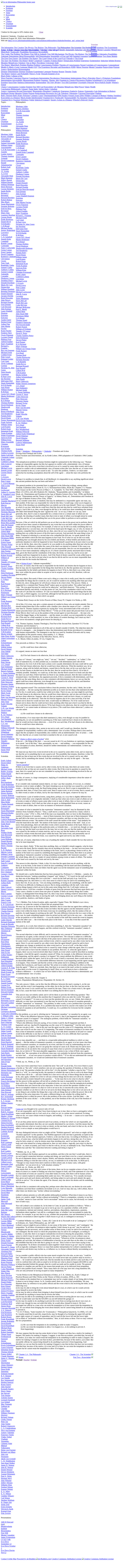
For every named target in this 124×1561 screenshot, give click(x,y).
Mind (8, 19)
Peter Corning (6, 894)
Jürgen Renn (6, 1306)
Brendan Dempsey (8, 291)
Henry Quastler (7, 1293)
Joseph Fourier (6, 983)
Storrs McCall (6, 514)
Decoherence (55, 78)
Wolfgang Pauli (7, 1256)
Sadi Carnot (5, 861)
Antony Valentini (7, 1433)
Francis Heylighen (8, 1081)
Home (18, 451)
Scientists (19, 449)
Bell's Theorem (7, 96)
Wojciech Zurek (7, 1509)
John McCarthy (7, 1210)
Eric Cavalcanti (7, 870)
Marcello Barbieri (7, 787)
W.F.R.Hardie (6, 385)
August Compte (7, 272)
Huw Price (5, 588)
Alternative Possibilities (108, 54)
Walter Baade (6, 774)
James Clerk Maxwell (5, 1200)
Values (87, 87)
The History (25, 54)
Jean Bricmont (6, 835)
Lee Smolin (5, 1378)
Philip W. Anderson (4, 766)
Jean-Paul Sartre (7, 627)
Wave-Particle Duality (103, 82)
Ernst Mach (5, 1182)
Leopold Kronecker (5, 1135)
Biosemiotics (38, 91)
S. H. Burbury (6, 850)
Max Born (5, 826)
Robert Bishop (6, 200)
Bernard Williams (7, 739)
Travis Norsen (6, 1245)
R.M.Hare (5, 392)
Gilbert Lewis (6, 1162)
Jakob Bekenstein (7, 798)
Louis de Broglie (7, 924)
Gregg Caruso (6, 250)
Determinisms (13, 72)
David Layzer (6, 1153)
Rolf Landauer (6, 1142)
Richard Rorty (6, 617)
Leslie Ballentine (7, 785)
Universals (50, 63)
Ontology (22, 63)
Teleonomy (73, 93)
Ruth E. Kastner (7, 1112)
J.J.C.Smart (5, 665)
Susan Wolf (5, 750)
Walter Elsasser (7, 970)
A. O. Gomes (6, 1027)
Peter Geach (5, 357)
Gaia (96, 91)
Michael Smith (6, 669)
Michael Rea (6, 606)
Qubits (31, 100)
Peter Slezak (5, 662)
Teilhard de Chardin (5, 1407)
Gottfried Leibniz (7, 462)
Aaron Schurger (7, 1347)
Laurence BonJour (8, 215)
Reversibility (43, 52)
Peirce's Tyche (34, 74)
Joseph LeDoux (7, 1155)
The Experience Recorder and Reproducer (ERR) (57, 67)
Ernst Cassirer (6, 252)
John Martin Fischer (5, 327)
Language (47, 72)
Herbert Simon (6, 1367)
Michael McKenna (8, 521)
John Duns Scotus (8, 636)
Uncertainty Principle (86, 82)
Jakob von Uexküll (8, 1459)
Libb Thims (5, 1411)
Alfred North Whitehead (6, 731)
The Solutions (98, 48)
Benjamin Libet (7, 1164)
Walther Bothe (6, 833)
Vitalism (98, 93)
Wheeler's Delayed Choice (83, 100)
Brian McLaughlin (8, 523)
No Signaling (82, 98)
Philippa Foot (6, 339)
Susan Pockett (6, 1275)
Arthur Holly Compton (6, 884)
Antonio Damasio (8, 907)
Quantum (9, 24)
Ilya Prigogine (6, 1284)
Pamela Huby (6, 416)
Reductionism (13, 69)
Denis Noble (6, 1241)
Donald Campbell (8, 857)
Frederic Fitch (6, 333)
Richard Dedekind (8, 922)
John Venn (5, 702)
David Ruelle (6, 1323)
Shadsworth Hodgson (5, 408)
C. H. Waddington (8, 1461)
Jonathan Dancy (7, 281)
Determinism (65, 78)
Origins (25, 93)
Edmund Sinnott (7, 1374)
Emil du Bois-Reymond (6, 210)
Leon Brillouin (6, 839)
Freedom (9, 10)
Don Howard (6, 1092)
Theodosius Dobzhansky (6, 945)
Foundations (116, 78)
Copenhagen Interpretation (39, 78)
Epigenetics (89, 91)
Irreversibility (17, 80)
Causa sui (19, 1109)
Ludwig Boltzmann (8, 819)
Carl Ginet (5, 361)
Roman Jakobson (7, 1099)
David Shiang (6, 649)
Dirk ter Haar (6, 1035)
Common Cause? (37, 96)
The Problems (87, 48)
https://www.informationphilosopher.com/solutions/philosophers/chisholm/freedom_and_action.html (46, 41)
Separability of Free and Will (62, 56)
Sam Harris (5, 387)
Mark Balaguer (6, 178)
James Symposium (8, 1537)
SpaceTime (12, 82)
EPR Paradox (62, 96)
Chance (9, 21)
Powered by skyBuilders (26, 1559)
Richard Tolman (7, 1417)
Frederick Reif (6, 1304)
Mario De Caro (7, 285)
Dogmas (22, 72)
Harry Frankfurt (7, 344)
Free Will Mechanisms (55, 54)
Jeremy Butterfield (8, 230)
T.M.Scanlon (6, 632)
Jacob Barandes (7, 789)
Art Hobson (5, 1086)
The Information (7, 48)
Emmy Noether (7, 1238)
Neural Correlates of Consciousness (93, 65)
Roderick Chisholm (8, 257)
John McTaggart (7, 525)
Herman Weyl (6, 1478)
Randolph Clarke (7, 265)
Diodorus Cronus (7, 278)
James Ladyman (7, 455)
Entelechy (74, 91)
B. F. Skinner (6, 1376)
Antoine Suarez (7, 1398)
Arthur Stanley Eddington (6, 956)
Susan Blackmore (7, 204)
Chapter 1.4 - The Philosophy (30, 1354)
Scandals (9, 28)
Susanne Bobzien (7, 206)
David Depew (6, 935)
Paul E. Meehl (6, 527)
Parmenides (5, 564)
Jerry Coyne (5, 898)
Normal (19, 1360)
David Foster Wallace (6, 711)
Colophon (53, 89)
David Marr (5, 1193)
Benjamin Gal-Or (7, 1001)
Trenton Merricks (7, 534)
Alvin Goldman (7, 363)
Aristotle (4, 158)
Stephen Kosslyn (7, 1127)
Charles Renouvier (8, 610)
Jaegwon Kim (6, 438)
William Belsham (7, 185)
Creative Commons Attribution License (66, 1559)
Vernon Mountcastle (5, 1231)
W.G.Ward (5, 717)
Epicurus (4, 318)
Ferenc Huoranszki (8, 420)
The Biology (39, 48)
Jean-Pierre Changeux (5, 877)
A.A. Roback (6, 1310)
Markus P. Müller (7, 1236)
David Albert (6, 763)
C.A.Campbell (6, 237)
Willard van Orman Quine (26, 349)
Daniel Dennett (7, 294)
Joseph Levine (6, 470)
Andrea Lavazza (7, 453)
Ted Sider (4, 654)
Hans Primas (6, 1286)
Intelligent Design (8, 93)
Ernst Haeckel (6, 1042)
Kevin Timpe (6, 691)
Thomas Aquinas (7, 156)
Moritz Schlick (6, 634)
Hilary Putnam (6, 595)
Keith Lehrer (6, 459)
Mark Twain (5, 693)
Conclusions (5, 89)
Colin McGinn (6, 518)
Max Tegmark (6, 1404)
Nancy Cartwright (8, 248)
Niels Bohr (5, 817)
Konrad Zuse (6, 1511)
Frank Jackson (6, 422)
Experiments (38, 72)
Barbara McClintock (5, 1213)
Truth (56, 63)
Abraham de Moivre (5, 932)
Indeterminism (76, 78)
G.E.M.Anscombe (8, 150)
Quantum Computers (96, 98)
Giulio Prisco (6, 1289)
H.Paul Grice (6, 377)
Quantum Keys (48, 98)
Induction (78, 50)
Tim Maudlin (6, 507)
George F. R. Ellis (8, 968)
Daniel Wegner (6, 1470)
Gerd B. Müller (7, 1234)
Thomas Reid (6, 608)
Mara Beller (5, 802)
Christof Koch (6, 1121)
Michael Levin (6, 468)
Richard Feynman (8, 977)
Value (8, 13)
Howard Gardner (7, 1003)
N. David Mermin (8, 1219)
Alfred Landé (6, 1145)
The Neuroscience (92, 54)
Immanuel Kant (7, 431)
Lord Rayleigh (6, 1302)
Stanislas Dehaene (8, 926)
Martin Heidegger (8, 396)
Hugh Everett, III (7, 972)
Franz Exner (5, 974)
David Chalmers (7, 254)
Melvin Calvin (6, 852)
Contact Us (5, 1559)
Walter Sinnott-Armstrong (6, 659)
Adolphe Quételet (8, 1295)
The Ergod (79, 58)
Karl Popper (5, 584)
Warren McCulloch (8, 1217)
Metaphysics (116, 50)
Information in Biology (107, 91)
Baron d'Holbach (7, 411)
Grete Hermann (7, 1077)
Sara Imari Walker (8, 1463)
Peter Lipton (5, 481)
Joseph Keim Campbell (6, 240)
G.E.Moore (5, 540)
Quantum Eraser (110, 98)
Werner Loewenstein (6, 1172)
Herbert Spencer (7, 1382)
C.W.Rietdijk (6, 614)
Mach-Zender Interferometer (31, 98)
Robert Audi (5, 167)
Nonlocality (14, 52)
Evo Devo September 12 (6, 1543)
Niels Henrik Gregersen (6, 373)
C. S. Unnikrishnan (8, 1428)
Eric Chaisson (6, 872)
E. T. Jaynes (5, 1101)
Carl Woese (5, 1498)
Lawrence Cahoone (5, 234)
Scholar (34, 1360)
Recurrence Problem (84, 80)
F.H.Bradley (5, 224)
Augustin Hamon (7, 1051)
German (94, 51)
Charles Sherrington (5, 1362)
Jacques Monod (7, 1227)
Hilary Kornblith (7, 442)
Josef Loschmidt (7, 1177)
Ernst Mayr (5, 1208)
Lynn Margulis (6, 1188)
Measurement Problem (31, 80)
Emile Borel (5, 824)
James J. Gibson (7, 1018)
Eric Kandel (5, 1110)
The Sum (4, 61)
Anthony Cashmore (5, 866)
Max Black (5, 202)
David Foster (6, 981)
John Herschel (6, 1079)
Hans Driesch (6, 948)
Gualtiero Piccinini (8, 575)
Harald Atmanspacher (6, 164)
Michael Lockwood (5, 489)
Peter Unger (5, 695)
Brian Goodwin (7, 1029)
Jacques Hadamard (8, 1038)
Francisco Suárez (7, 686)
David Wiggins (6, 737)
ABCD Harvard (7, 1522)
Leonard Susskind (8, 1400)
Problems (9, 8)
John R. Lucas (6, 497)
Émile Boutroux (7, 219)
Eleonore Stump (7, 684)
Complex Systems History (53, 61)
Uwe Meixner (6, 529)
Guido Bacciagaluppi (6, 781)
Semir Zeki (5, 1505)
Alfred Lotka (6, 1179)
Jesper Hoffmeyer (8, 1088)
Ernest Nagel (6, 542)
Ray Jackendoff (7, 1097)
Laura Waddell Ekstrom (6, 312)
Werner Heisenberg (8, 1070)
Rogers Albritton (7, 137)
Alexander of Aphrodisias (6, 140)
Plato (3, 582)
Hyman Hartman (7, 1057)
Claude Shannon (7, 1356)
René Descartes (7, 298)
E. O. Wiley (5, 1491)
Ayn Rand (5, 603)
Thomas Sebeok (7, 1352)
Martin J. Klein (6, 1116)
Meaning (4, 63)
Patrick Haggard (7, 1044)
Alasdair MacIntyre (8, 501)
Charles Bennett (7, 804)
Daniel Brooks (6, 841)
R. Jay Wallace (6, 715)
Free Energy (13, 58)
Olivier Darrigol (7, 909)
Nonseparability (70, 98)
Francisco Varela (7, 1435)
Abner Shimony (7, 1365)
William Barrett (7, 182)
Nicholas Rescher (7, 612)
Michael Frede (6, 353)
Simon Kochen (6, 1123)
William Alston (6, 145)
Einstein (29, 87)
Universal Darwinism (86, 93)
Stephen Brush (6, 843)
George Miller (6, 1221)
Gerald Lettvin (6, 1158)
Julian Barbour (6, 791)
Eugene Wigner (7, 1489)
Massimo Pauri (6, 1258)
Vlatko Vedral (6, 1437)
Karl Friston (5, 998)
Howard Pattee (6, 1254)
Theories (68, 72)
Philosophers (37, 451)
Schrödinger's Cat (99, 80)
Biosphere (47, 91)
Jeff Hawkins (6, 1059)
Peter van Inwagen (8, 697)
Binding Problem (33, 65)
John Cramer (6, 900)
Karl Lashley (6, 1151)
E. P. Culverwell (7, 905)
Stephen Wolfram (7, 1500)
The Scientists (76, 48)
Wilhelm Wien (6, 1485)
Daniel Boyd (6, 222)
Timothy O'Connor (8, 562)
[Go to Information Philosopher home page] (18, 2)
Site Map (13, 1559)
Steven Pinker (6, 577)
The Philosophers (63, 48)
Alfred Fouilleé (7, 342)
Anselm (4, 152)
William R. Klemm (8, 1118)
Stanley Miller (6, 1223)
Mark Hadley (6, 1040)
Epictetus (4, 315)
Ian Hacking (5, 379)
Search (88, 51)
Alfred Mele (5, 531)
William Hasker (7, 390)
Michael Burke (6, 228)
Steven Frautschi (7, 990)
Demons (4, 72)
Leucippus (5, 466)
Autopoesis (11, 91)
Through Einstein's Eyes (50, 74)
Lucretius (4, 499)
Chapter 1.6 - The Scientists (80, 1354)
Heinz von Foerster (8, 1450)
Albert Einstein (6, 966)
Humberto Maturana (5, 1196)
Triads (74, 72)
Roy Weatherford (7, 721)
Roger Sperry (6, 1385)
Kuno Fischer (6, 331)
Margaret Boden (7, 813)
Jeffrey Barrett (6, 180)
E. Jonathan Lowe (8, 494)
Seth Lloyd (5, 1169)
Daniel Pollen (6, 1282)
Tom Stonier (5, 1395)
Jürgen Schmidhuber (6, 1342)
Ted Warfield (6, 719)
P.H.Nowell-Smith (8, 553)
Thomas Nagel (6, 545)
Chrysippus (5, 259)
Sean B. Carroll (7, 863)
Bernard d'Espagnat (5, 938)
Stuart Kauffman (7, 1114)
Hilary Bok (5, 213)
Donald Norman (7, 1243)
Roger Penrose (6, 1262)
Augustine (5, 169)
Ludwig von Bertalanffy (5, 807)
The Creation (19, 48)
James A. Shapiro (7, 1358)
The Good (43, 58)
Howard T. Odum (8, 1247)
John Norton (6, 551)
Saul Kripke (5, 449)
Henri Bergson (6, 187)
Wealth (92, 87)
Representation (24, 69)
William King (6, 440)
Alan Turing (5, 1424)
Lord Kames (6, 427)
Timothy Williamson (5, 742)
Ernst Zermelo (6, 1507)
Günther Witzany (7, 1496)
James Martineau (7, 510)
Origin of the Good (54, 58)
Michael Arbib (6, 769)
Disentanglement (50, 96)
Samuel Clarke (6, 267)
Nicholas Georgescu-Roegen (8, 1010)
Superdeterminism (95, 56)
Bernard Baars (6, 776)
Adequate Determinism (10, 56)
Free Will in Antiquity (38, 54)
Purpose (116, 67)
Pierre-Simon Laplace (6, 1148)
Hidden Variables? (114, 96)
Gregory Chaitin (7, 874)
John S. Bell (5, 800)
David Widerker (7, 734)
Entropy (81, 91)
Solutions (26, 451)
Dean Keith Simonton (5, 1370)
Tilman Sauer (6, 1334)
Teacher (26, 1360)
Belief (31, 61)
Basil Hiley (5, 1083)
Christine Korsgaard (5, 445)
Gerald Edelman (7, 959)
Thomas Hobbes (7, 403)
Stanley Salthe (6, 1330)
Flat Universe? (49, 50)
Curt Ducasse (6, 307)
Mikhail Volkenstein (5, 1447)
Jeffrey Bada (6, 778)
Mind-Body (5, 52)
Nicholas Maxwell (8, 512)
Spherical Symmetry (42, 100)
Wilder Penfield (7, 1260)
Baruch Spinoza (7, 671)
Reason (61, 72)
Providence (41, 63)
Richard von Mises (8, 1452)
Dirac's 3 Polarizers (103, 78)
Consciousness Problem (50, 65)
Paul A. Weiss (6, 1476)
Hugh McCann (6, 516)
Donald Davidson (8, 283)
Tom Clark (5, 263)
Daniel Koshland (7, 1129)
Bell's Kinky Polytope (21, 96)
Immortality (70, 50)
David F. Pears (6, 566)
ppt (3, 1524)
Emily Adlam (6, 761)
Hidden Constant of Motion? (96, 96)
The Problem (15, 54)
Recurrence (33, 52)
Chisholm (47, 451)
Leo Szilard (5, 1402)
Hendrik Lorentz (7, 1175)
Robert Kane (6, 429)
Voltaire (4, 706)
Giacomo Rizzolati (8, 1308)
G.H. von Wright (7, 708)
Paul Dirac (5, 942)
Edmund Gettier (7, 359)
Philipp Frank (6, 987)
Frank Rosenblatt (7, 1319)
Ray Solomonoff (7, 1380)
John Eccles (5, 953)
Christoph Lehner (7, 457)
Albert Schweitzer (8, 638)
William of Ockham (5, 559)
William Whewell (7, 728)
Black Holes (5, 76)
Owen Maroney (7, 1190)
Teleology (65, 93)
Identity (62, 50)
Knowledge (10, 15)
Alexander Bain (7, 176)
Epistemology (95, 61)
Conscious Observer (21, 78)
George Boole (6, 217)
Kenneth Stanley (7, 1389)
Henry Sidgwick (7, 656)
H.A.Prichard (6, 590)
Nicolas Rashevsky (8, 1299)
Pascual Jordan (6, 1107)
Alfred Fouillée (21, 211)
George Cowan (7, 896)
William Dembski (7, 289)
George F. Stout (7, 678)
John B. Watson (7, 1467)
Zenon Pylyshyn (7, 1291)
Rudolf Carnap (6, 243)
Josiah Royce (6, 619)
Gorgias (4, 366)
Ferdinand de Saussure (6, 1338)
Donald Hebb (6, 1066)
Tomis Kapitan (6, 433)
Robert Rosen (6, 1317)
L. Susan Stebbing (8, 673)
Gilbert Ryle (5, 625)
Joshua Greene (6, 1033)
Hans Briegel (6, 837)
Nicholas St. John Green (25, 224)
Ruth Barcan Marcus (6, 504)
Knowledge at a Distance (10, 98)
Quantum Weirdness (21, 100)
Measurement (91, 50)
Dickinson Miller (7, 538)
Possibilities (24, 52)
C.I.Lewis (5, 477)
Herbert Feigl (6, 322)
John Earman (6, 309)
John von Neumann (4, 1455)
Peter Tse (4, 1422)
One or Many (31, 63)
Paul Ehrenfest (6, 961)
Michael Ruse (6, 1328)
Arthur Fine (5, 324)
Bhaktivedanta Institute (6, 1527)
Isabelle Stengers (7, 675)
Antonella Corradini (4, 275)
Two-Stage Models (110, 56)
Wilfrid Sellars (6, 647)
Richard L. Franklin (5, 347)
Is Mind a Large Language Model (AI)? (22, 67)
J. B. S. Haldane (7, 1046)
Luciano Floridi (7, 337)
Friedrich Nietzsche (8, 549)
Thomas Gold (6, 1025)
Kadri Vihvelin (6, 704)
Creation (22, 87)
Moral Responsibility (27, 56)
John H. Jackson (7, 1094)
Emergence (85, 61)
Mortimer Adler (7, 134)
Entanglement (11, 26)
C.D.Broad (5, 226)
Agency (4, 69)
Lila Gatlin (5, 1005)
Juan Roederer (6, 1315)
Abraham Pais (6, 1251)
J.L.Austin (5, 171)
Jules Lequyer (6, 464)
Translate (94, 45)
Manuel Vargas (6, 699)
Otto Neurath (6, 547)
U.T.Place (5, 579)
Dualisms (28, 50)
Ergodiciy (36, 50)
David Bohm (6, 815)
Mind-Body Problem (19, 65)
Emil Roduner (6, 1313)
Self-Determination (43, 56)
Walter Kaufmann (8, 435)
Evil (41, 50)
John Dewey (6, 300)
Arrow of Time (6, 50)
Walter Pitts (5, 1271)
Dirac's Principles (88, 78)
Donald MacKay (7, 1184)
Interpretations (6, 80)
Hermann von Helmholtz (6, 1074)
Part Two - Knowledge (82, 1357)
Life (7, 17)
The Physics (29, 48)
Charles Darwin (7, 911)
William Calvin (6, 854)
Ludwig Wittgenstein (5, 746)
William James (6, 425)
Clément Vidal (6, 1443)
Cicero (3, 261)
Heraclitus (5, 398)
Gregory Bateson (7, 795)
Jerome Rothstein (7, 1321)
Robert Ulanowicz (8, 1426)
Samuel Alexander (8, 143)
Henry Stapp (6, 1391)
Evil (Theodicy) (68, 58)
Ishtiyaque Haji (7, 381)
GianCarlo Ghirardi (8, 1014)
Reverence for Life (53, 93)
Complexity (38, 61)
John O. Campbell (8, 859)
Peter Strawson (6, 682)
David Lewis (6, 479)
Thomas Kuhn (6, 451)
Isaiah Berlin (6, 191)
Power (81, 87)
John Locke (5, 486)
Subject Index (44, 89)
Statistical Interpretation (26, 82)
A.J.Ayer (4, 174)
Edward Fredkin (7, 992)
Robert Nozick (6, 555)
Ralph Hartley (6, 1055)
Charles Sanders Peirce (24, 336)
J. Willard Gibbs (7, 1016)
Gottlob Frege (6, 355)
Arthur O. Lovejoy (8, 492)
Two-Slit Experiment (69, 82)
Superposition (41, 82)
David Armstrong (7, 161)
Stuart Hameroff (7, 1049)
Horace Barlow (7, 793)
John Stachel (6, 1387)
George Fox (5, 985)
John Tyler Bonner (8, 822)
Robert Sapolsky (7, 1332)
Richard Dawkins (7, 915)
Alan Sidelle (5, 651)
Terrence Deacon (7, 918)
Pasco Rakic (5, 1297)
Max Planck (5, 1273)
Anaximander (6, 147)
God (57, 50)
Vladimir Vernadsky (5, 1440)
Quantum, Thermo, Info (50, 80)
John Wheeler (6, 1481)
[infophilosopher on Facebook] (119, 6)
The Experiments (110, 48)
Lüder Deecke (6, 920)
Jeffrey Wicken (6, 1483)
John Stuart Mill (7, 536)
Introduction (10, 6)
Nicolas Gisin (6, 1020)
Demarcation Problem (72, 61)
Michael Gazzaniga (8, 1007)
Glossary (24, 89)
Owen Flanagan (7, 335)
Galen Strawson (7, 680)
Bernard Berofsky (8, 198)
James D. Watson (7, 1465)
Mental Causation (104, 50)
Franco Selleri (6, 1354)
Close (41, 32)
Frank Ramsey (6, 601)
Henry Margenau (7, 1186)
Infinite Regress (115, 61)
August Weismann (8, 1474)
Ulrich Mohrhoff (7, 1225)
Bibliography (16, 89)
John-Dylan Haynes (5, 1063)
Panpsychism (108, 67)
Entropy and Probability (20, 74)
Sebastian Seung (7, 1350)
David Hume (6, 418)
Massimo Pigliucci (8, 1265)
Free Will (36, 87)
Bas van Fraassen (7, 350)
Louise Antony (6, 154)
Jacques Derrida (7, 296)
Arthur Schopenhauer (6, 642)
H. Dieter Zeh (6, 1502)
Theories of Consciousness (69, 65)
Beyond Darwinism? (24, 91)
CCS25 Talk (6, 1539)
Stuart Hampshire (7, 383)
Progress (55, 72)
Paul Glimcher (6, 1022)
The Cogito (5, 54)
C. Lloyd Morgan (7, 483)
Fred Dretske (6, 305)
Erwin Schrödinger (8, 1345)
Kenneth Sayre (6, 630)
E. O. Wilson (6, 1494)
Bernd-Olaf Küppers (5, 1139)
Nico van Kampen (8, 1430)
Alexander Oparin (8, 1249)
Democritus (5, 287)
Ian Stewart (5, 1393)
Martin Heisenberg (8, 1068)
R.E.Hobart (5, 401)
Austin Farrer (6, 320)
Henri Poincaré (6, 1278)
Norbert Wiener (7, 1487)
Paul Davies (5, 913)
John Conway (6, 887)
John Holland (6, 1090)
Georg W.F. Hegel (8, 394)
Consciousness (18, 50)
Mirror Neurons (82, 67)
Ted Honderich (6, 414)
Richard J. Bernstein (5, 194)
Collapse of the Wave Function (11, 77)
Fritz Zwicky (6, 1513)
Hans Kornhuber (7, 1125)
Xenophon (5, 752)
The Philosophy (50, 48)
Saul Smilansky (7, 667)
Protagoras (5, 593)
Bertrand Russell (7, 621)
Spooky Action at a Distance (61, 100)
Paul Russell (5, 623)
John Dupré (5, 950)
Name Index (33, 89)
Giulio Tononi (6, 1419)
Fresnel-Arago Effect (76, 96)
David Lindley (6, 1166)
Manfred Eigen (6, 963)
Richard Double (7, 302)
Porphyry (4, 586)
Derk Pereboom (7, 573)
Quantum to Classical (67, 80)
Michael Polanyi (7, 1280)
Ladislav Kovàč (7, 1131)
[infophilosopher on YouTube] (121, 6)
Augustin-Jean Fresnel (6, 995)
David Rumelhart (7, 1326)
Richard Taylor (6, 689)
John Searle (5, 645)
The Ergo (4, 58)
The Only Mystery (54, 82)
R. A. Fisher (5, 979)
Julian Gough (6, 1031)
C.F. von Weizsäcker (5, 724)
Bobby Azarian (7, 771)
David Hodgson (7, 405)
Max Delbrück (6, 929)
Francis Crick (6, 902)
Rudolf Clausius (7, 881)
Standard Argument (80, 56)
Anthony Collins (7, 270)
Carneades (5, 246)
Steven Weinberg (7, 1472)
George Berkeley (7, 189)
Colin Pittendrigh (7, 1269)
